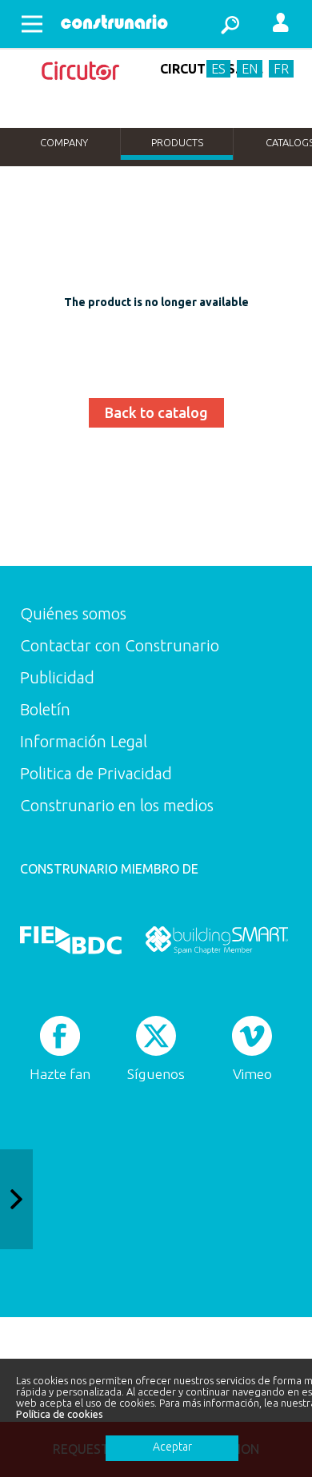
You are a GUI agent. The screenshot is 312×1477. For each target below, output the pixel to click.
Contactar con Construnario (119, 645)
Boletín (45, 709)
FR (281, 69)
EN (250, 69)
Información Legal (83, 741)
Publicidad (57, 677)
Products (177, 142)
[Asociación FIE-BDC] (71, 940)
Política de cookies (59, 1413)
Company (64, 142)
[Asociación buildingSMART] (216, 940)
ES (218, 69)
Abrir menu (32, 24)
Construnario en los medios (117, 805)
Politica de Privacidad (96, 773)
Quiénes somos (73, 613)
